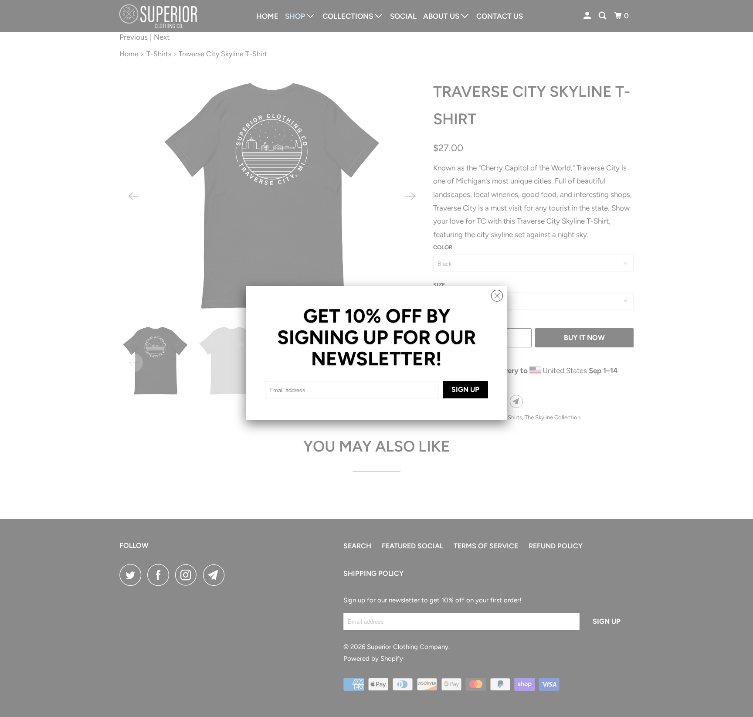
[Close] (497, 293)
